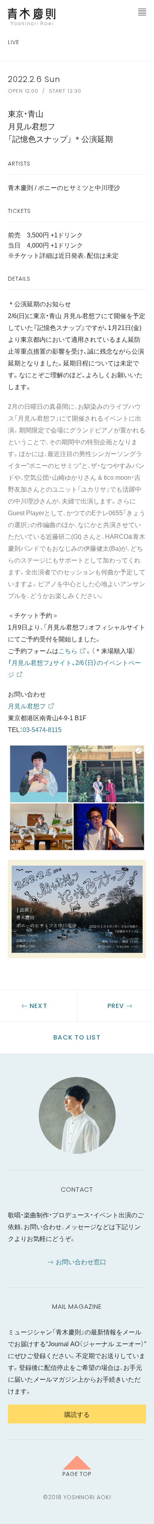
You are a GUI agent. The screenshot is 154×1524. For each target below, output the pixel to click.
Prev (115, 1005)
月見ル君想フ (27, 705)
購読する (77, 1414)
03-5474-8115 (42, 729)
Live (13, 42)
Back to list (76, 1037)
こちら (67, 650)
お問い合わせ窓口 (81, 1261)
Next (38, 1005)
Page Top (77, 1473)
